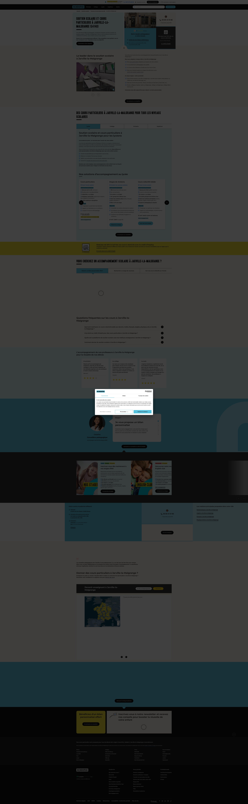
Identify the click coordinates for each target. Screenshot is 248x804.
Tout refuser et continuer (105, 411)
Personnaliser (123, 411)
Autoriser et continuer (143, 411)
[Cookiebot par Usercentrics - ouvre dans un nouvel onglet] (146, 391)
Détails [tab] (124, 395)
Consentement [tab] (104, 395)
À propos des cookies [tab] (143, 395)
